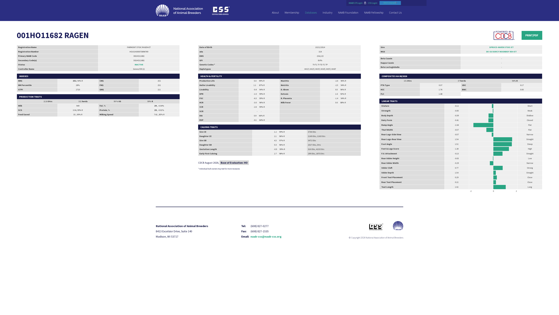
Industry (327, 12)
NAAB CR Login (355, 2)
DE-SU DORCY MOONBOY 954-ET (501, 51)
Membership (292, 12)
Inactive (139, 64)
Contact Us (395, 12)
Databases (311, 12)
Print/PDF (531, 35)
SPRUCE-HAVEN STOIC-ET (501, 47)
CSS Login (372, 2)
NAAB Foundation (348, 12)
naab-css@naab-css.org (266, 236)
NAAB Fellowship (373, 12)
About (275, 12)
